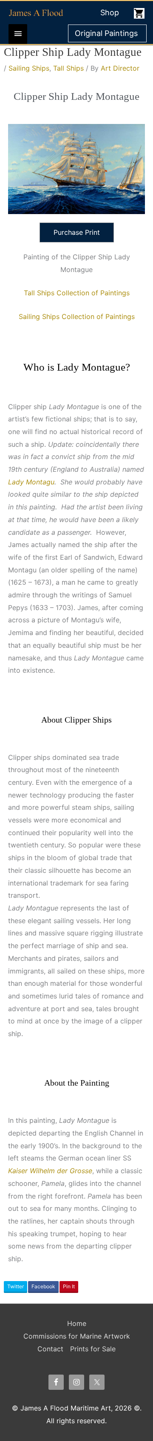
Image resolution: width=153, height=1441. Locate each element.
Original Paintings (106, 33)
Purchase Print (77, 232)
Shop (109, 12)
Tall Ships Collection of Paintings (77, 293)
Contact (50, 1349)
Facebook (43, 1286)
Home (76, 1323)
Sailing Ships (28, 68)
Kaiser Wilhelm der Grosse (50, 1170)
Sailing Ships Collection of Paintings (77, 316)
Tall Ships (68, 68)
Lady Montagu (31, 482)
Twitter (15, 1286)
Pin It (69, 1286)
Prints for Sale (93, 1349)
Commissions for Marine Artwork (76, 1336)
